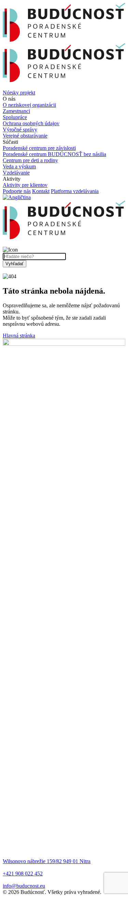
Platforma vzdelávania (75, 191)
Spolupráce (15, 117)
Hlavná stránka (19, 335)
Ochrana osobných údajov (31, 123)
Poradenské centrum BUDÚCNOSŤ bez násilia (54, 154)
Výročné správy (20, 129)
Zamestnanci (16, 111)
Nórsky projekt (19, 92)
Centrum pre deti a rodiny (30, 160)
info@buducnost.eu (24, 886)
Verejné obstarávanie (25, 136)
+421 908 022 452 (23, 873)
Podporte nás (17, 191)
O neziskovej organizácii (29, 105)
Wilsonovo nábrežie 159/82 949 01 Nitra (46, 861)
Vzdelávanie (16, 173)
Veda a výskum (19, 166)
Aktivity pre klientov (25, 185)
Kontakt (40, 191)
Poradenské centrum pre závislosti (39, 148)
